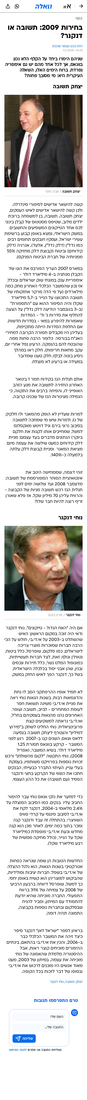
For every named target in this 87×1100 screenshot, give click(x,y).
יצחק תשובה (74, 982)
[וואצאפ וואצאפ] (17, 6)
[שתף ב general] (7, 6)
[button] (67, 6)
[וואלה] (43, 6)
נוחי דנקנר (57, 982)
